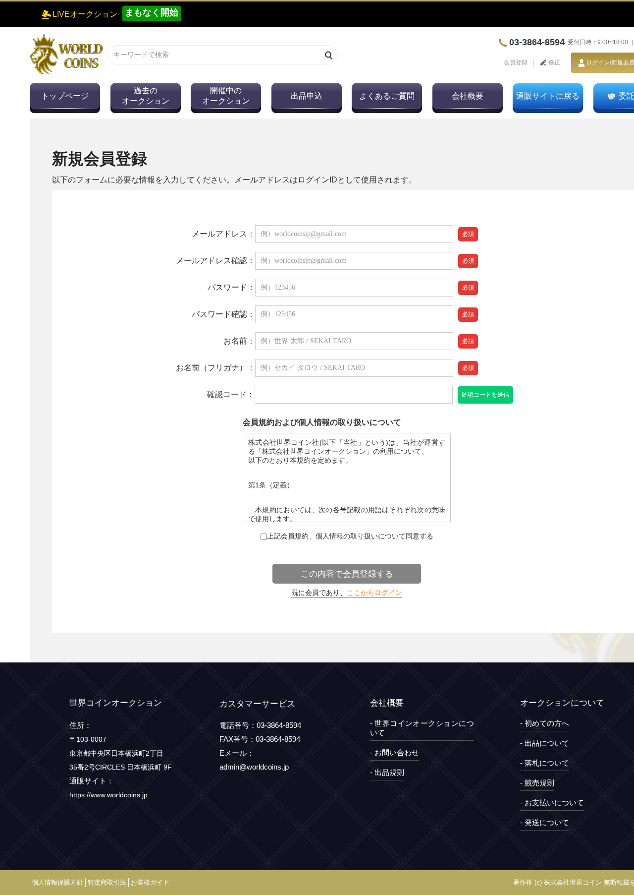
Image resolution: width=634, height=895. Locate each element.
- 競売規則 (537, 782)
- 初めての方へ (544, 723)
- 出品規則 (387, 772)
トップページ (65, 96)
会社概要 (467, 96)
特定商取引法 (107, 882)
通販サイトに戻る (548, 96)
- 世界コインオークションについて (422, 728)
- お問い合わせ (394, 752)
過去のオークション (145, 95)
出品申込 (306, 96)
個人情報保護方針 (57, 882)
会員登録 (516, 62)
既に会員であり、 (346, 593)
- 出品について (544, 743)
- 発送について (544, 822)
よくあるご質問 (387, 96)
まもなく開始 (151, 12)
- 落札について (544, 763)
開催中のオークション (226, 95)
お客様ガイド (150, 882)
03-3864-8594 (537, 42)
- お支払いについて (552, 802)
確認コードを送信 (485, 394)
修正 (553, 62)
